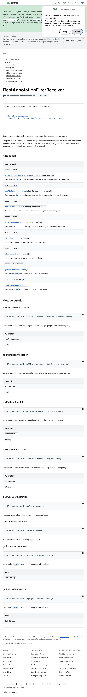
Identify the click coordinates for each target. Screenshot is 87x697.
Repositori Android (9, 654)
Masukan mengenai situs (58, 684)
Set (17, 179)
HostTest (34, 118)
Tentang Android (9, 684)
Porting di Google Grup (39, 676)
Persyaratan (7, 658)
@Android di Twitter (38, 654)
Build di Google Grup (38, 672)
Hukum (30, 684)
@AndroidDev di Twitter (39, 658)
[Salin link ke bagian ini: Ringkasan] (18, 156)
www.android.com (65, 665)
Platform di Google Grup (39, 668)
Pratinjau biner (8, 665)
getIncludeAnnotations (15, 285)
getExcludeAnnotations (15, 269)
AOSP (5, 53)
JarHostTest (57, 118)
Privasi (44, 684)
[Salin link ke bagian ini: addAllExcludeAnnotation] (31, 307)
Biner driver (7, 672)
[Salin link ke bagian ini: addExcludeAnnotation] (28, 402)
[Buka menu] (3, 2)
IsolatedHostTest (45, 118)
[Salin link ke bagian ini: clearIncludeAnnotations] (30, 521)
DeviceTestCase (24, 118)
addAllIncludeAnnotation (16, 191)
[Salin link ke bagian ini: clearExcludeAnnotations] (30, 497)
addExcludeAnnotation (14, 207)
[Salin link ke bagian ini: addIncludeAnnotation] (28, 449)
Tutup (65, 32)
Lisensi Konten (64, 637)
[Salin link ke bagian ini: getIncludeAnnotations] (28, 589)
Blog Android (35, 661)
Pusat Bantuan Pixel (66, 658)
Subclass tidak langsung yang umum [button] (33, 117)
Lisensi (37, 684)
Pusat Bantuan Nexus (66, 661)
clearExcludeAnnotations (16, 238)
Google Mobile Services (67, 668)
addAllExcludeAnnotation (16, 175)
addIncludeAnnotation (14, 222)
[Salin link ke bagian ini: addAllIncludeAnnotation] (30, 355)
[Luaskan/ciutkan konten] (19, 59)
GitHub (5, 676)
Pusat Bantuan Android (67, 654)
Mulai (77, 32)
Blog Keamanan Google (39, 665)
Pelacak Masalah (65, 676)
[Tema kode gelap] (82, 314)
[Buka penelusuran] (54, 2)
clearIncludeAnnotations (16, 254)
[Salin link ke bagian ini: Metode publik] (24, 300)
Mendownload (8, 661)
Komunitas (21, 684)
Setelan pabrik (8, 668)
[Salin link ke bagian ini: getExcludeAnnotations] (29, 546)
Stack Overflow (64, 672)
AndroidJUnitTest (11, 118)
